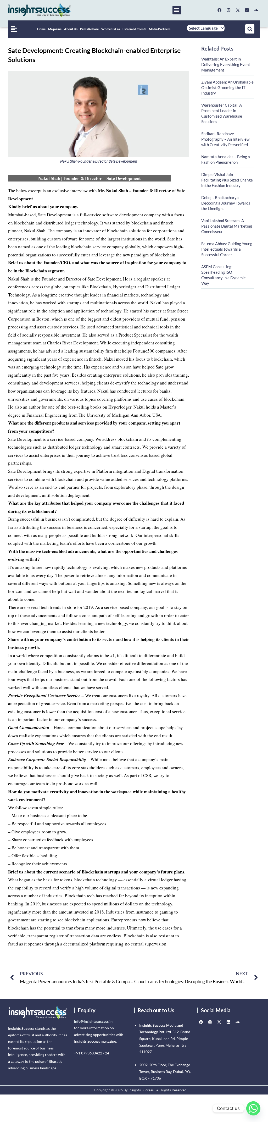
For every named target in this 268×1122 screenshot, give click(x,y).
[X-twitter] (238, 10)
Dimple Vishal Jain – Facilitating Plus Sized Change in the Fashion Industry (227, 180)
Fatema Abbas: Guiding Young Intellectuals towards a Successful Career (226, 249)
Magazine (55, 29)
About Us (70, 29)
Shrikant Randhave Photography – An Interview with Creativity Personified (225, 139)
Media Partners (159, 29)
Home (41, 29)
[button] (176, 10)
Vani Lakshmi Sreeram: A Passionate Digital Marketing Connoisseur (226, 226)
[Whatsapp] (253, 1108)
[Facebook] (219, 10)
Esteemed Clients (134, 29)
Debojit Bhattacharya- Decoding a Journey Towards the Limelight (225, 203)
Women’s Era (110, 29)
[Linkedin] (247, 10)
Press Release (89, 29)
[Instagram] (228, 10)
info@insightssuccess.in (93, 1021)
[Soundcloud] (256, 10)
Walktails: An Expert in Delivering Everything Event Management (225, 64)
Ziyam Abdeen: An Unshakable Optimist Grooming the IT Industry (227, 87)
